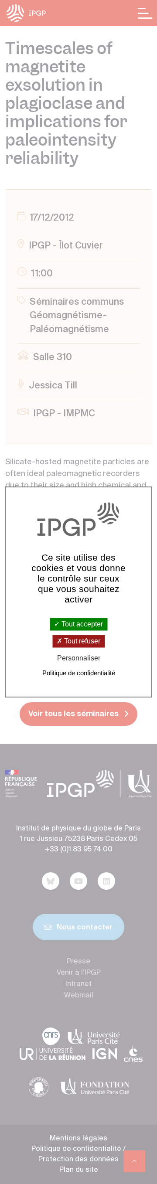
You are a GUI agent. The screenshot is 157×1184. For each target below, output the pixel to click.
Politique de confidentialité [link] (78, 673)
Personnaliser (78, 658)
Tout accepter (81, 624)
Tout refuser (81, 641)
